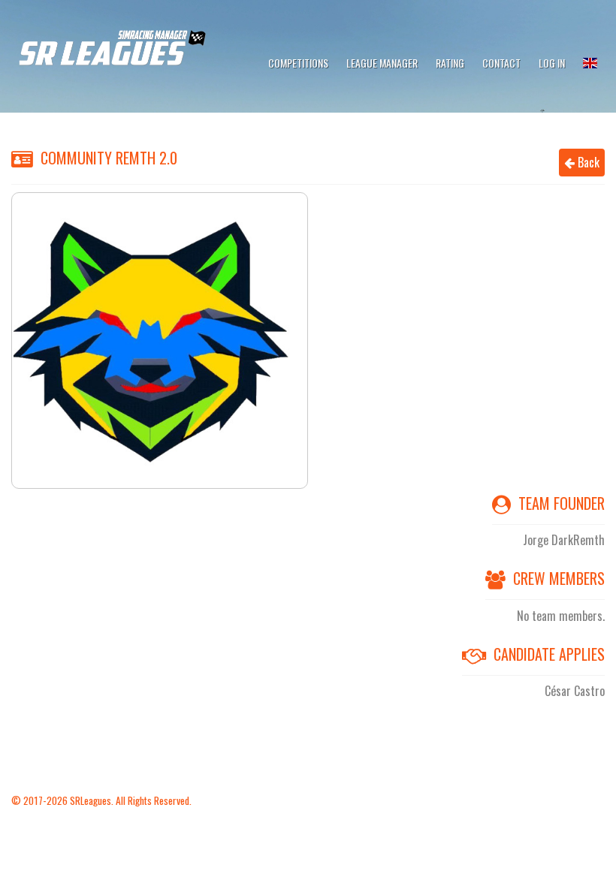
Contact (501, 63)
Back (587, 162)
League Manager (382, 63)
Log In (552, 63)
